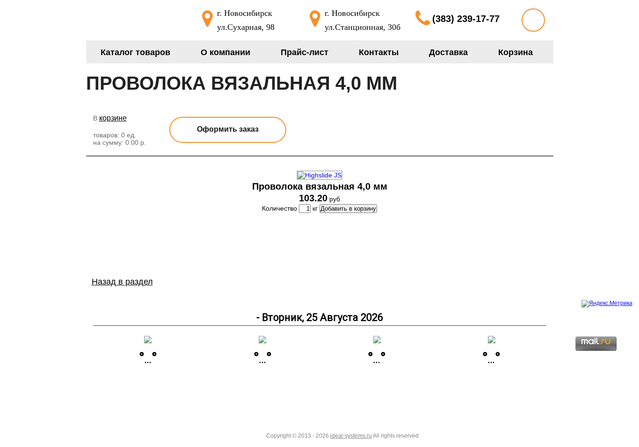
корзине (113, 118)
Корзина (515, 52)
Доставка (448, 52)
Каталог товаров (135, 52)
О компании (225, 52)
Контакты (379, 52)
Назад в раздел (122, 281)
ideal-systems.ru (351, 436)
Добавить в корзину (348, 208)
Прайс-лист (304, 52)
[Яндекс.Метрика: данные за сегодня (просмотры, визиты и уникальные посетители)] (606, 303)
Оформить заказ (228, 129)
